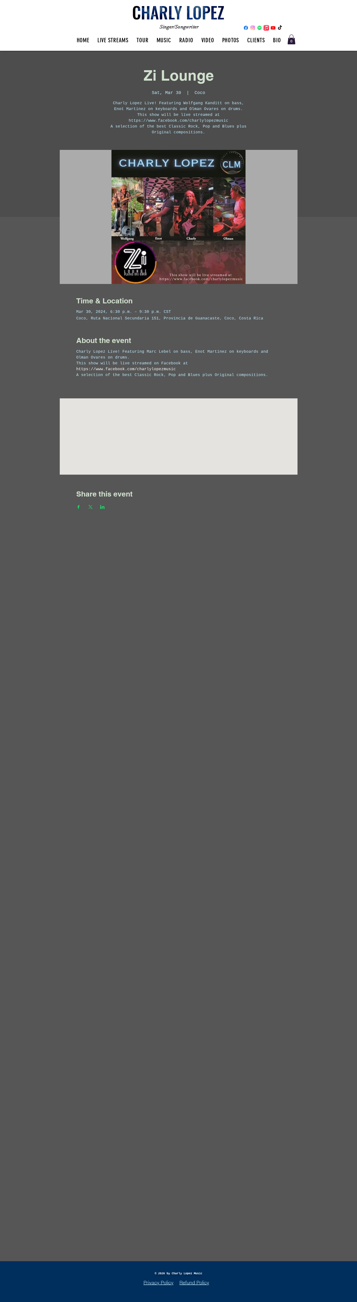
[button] (291, 39)
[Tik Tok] (280, 28)
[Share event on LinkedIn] (102, 507)
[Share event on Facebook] (78, 507)
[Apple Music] (266, 28)
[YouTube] (273, 28)
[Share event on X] (90, 507)
